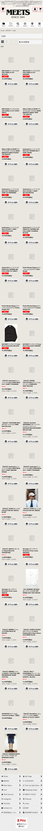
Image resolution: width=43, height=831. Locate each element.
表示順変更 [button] (25, 42)
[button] (3, 9)
